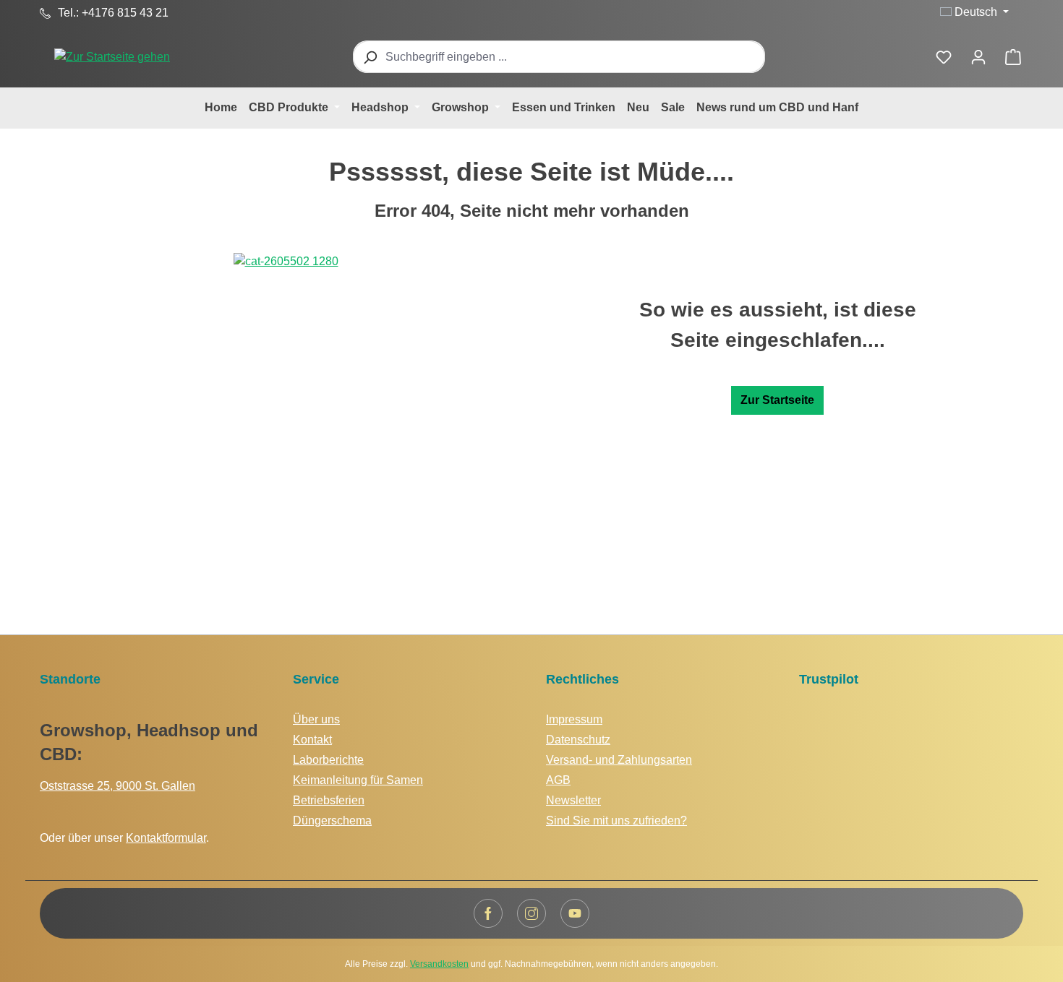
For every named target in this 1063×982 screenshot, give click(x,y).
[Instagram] (531, 913)
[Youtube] (574, 913)
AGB (558, 780)
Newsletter (573, 800)
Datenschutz (578, 739)
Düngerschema (332, 820)
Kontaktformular (166, 838)
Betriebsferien (328, 800)
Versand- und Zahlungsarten (619, 760)
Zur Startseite (777, 400)
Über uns (316, 719)
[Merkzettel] (943, 57)
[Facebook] (488, 913)
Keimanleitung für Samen (358, 780)
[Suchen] (369, 56)
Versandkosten (439, 964)
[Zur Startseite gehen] (112, 57)
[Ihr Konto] (978, 57)
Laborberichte (328, 760)
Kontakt (312, 739)
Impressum (574, 719)
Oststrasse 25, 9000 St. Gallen (117, 786)
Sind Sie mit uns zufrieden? (616, 820)
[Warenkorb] (1013, 57)
